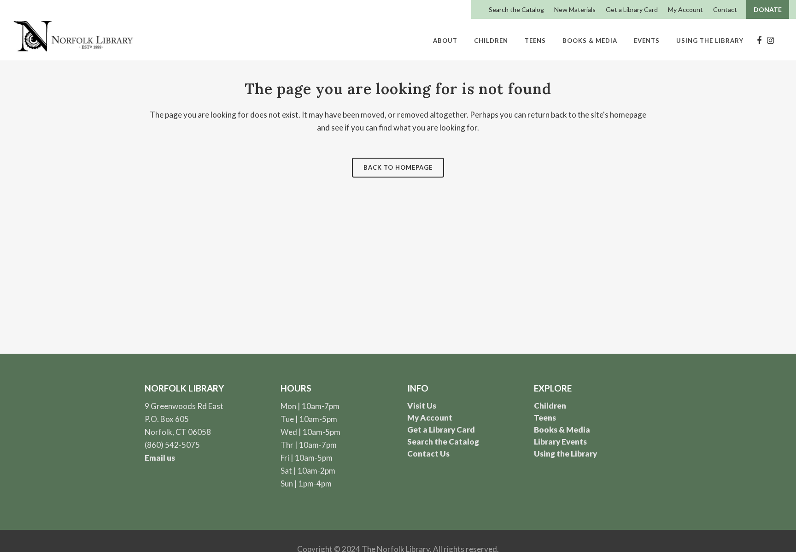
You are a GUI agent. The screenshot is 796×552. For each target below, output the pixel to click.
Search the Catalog (516, 9)
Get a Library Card (632, 9)
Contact (725, 9)
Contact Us (428, 453)
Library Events (560, 441)
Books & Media (562, 429)
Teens (545, 417)
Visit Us (421, 405)
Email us (160, 458)
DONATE (768, 9)
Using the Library (565, 453)
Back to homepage (398, 167)
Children (550, 405)
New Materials (575, 9)
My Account (685, 9)
